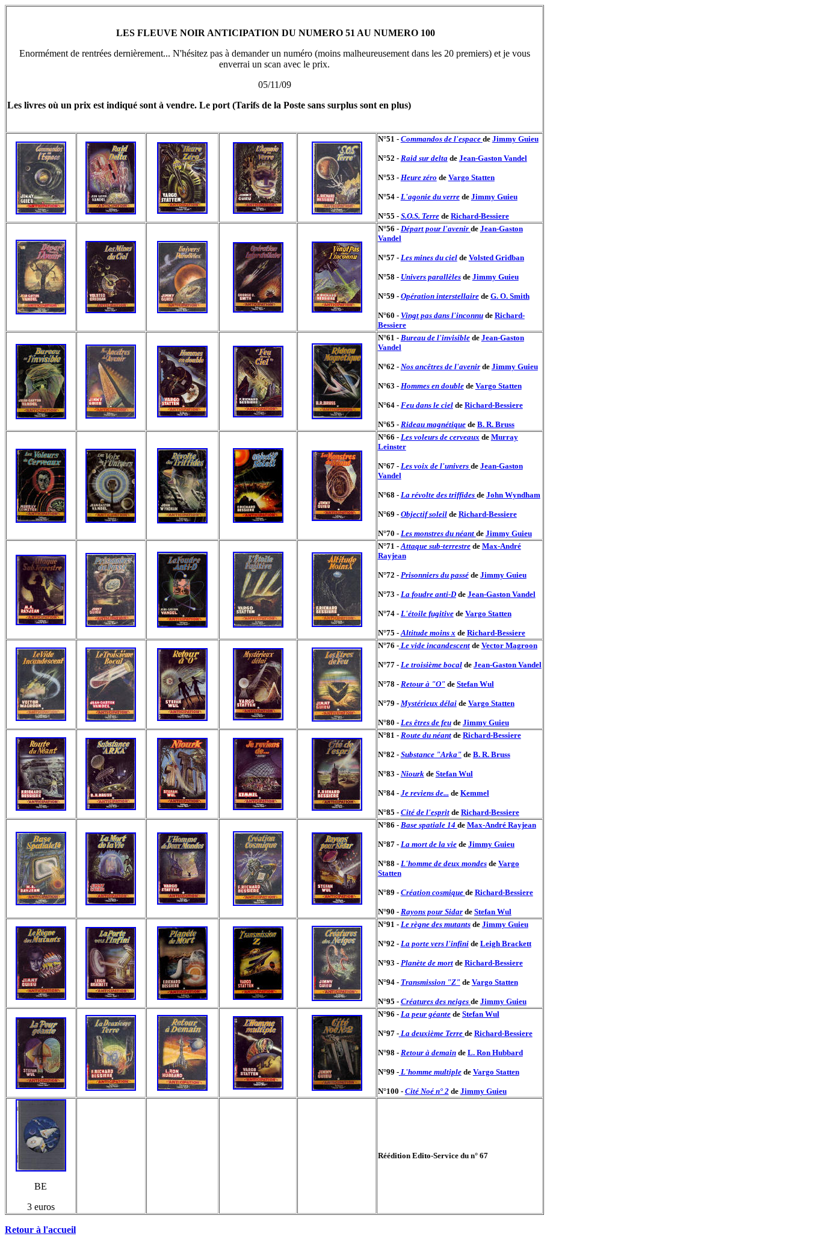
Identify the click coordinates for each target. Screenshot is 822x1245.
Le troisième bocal (431, 664)
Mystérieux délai (429, 703)
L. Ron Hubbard (495, 1052)
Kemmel (474, 792)
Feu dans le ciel (427, 405)
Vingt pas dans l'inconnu (442, 315)
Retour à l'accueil (40, 1230)
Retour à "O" (423, 683)
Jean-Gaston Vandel (493, 158)
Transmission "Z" (430, 982)
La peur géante (426, 1014)
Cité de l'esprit (425, 812)
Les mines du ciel (429, 257)
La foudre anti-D (428, 594)
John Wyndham (513, 494)
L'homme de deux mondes (444, 863)
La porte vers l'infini (435, 943)
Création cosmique (433, 892)
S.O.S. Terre (420, 215)
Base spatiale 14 (429, 824)
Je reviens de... (425, 792)
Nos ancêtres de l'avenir (440, 366)
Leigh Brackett (505, 943)
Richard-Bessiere (480, 215)
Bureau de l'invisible (435, 337)
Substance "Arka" (431, 754)
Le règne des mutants (436, 924)
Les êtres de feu (426, 722)
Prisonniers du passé (435, 574)
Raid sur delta (424, 158)
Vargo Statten (471, 177)
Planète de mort (427, 962)
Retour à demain (428, 1052)
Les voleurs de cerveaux (440, 437)
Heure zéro (419, 177)
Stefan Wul (475, 683)
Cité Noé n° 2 (427, 1091)
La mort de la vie (429, 844)
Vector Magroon (509, 645)
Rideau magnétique (433, 424)
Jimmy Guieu (515, 138)
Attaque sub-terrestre (436, 546)
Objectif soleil (424, 514)
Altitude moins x (428, 632)
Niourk (412, 773)
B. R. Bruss (496, 424)
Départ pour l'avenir (436, 228)
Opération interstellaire (440, 296)
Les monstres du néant (438, 533)
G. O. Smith (510, 296)
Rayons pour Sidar (432, 911)
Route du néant (426, 735)
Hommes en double (432, 385)
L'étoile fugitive (427, 613)
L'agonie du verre (430, 196)
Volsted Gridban (496, 257)
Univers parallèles (431, 276)
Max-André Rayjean (501, 824)
